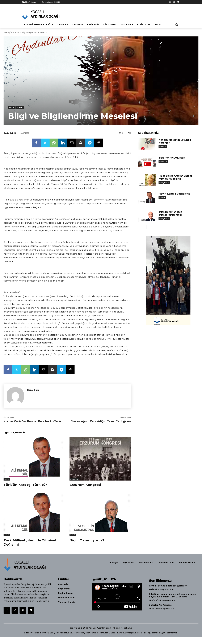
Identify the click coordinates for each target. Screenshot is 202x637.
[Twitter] (174, 2)
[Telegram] (89, 143)
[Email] (71, 143)
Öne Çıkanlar (164, 183)
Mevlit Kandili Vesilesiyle (174, 193)
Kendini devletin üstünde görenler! (168, 585)
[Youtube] (178, 2)
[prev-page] (140, 227)
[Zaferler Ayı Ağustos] (147, 162)
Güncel (162, 197)
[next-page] (145, 227)
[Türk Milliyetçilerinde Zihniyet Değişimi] (34, 514)
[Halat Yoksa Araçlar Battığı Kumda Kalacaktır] (147, 180)
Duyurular (74, 479)
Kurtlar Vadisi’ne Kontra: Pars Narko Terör (33, 421)
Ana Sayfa (8, 32)
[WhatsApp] (54, 143)
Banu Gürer (10, 133)
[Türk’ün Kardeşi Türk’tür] (34, 458)
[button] (176, 24)
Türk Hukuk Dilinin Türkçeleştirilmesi (170, 213)
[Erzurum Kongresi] (100, 458)
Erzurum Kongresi (85, 485)
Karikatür (162, 147)
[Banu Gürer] (15, 396)
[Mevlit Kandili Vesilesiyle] (147, 198)
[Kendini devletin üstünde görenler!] (147, 144)
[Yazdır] (80, 143)
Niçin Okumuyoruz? (87, 540)
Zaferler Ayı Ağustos (172, 157)
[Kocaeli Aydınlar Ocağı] (45, 14)
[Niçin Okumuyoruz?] (100, 514)
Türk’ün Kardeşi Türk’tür (25, 485)
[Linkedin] (62, 143)
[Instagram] (170, 2)
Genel (20, 108)
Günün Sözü (155, 600)
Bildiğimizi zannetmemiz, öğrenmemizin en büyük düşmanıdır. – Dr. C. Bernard (172, 595)
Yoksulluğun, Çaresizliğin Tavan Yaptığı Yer (101, 421)
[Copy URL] (98, 143)
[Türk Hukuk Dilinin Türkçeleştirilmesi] (147, 216)
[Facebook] (166, 2)
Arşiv (17, 32)
